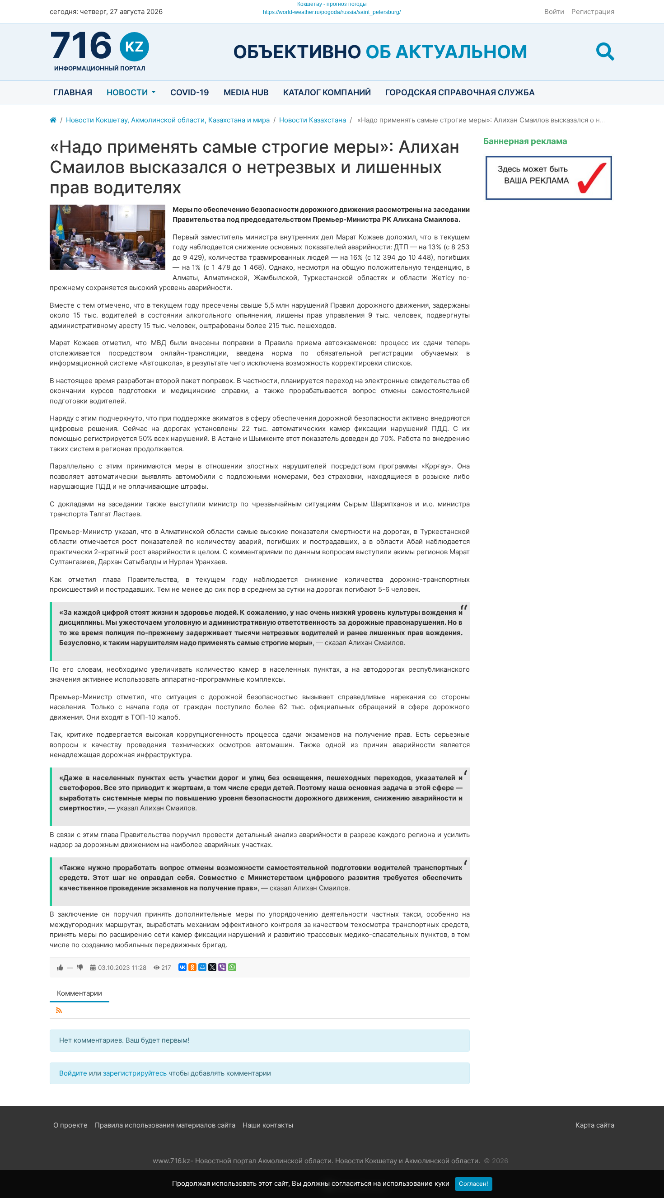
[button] (605, 52)
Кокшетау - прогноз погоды (332, 4)
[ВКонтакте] (182, 967)
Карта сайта (594, 1125)
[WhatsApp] (232, 967)
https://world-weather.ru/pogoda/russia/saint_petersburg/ (332, 12)
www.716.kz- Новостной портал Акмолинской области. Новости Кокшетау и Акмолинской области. (316, 1160)
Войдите (73, 1073)
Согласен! (473, 1183)
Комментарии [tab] (79, 993)
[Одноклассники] (192, 967)
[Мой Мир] (202, 967)
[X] (212, 967)
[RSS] (59, 1010)
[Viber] (222, 967)
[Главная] (53, 120)
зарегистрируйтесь (135, 1073)
